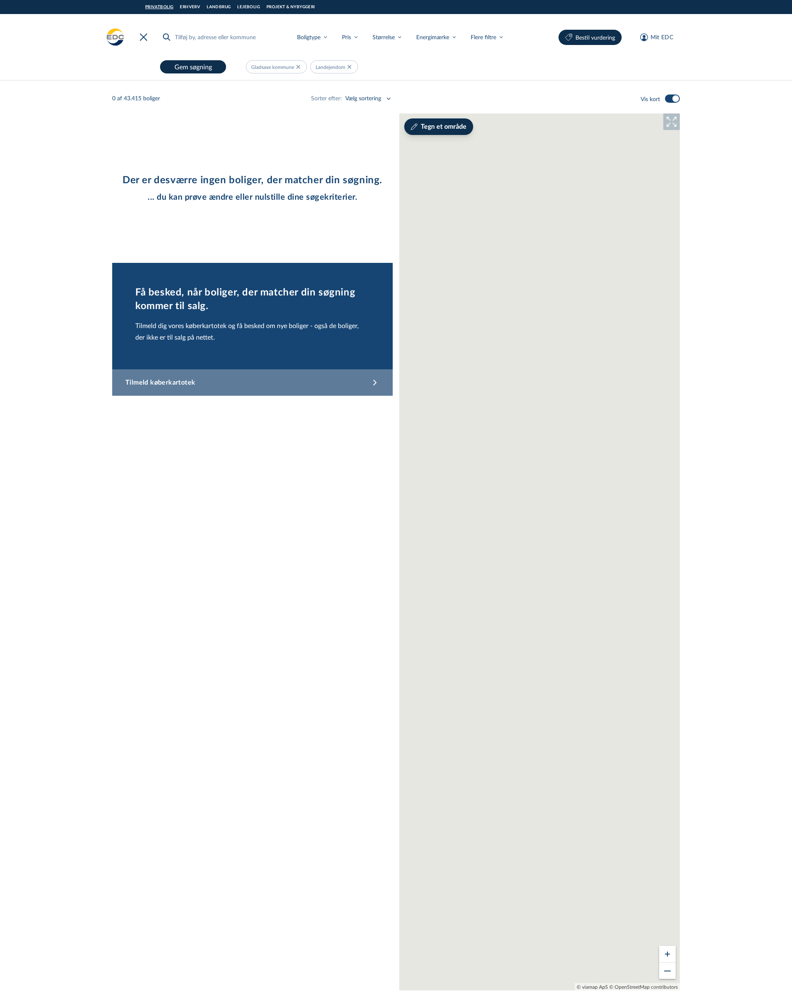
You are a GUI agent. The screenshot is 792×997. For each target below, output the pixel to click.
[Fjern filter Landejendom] (349, 67)
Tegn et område (444, 126)
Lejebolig (248, 7)
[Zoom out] (667, 970)
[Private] (115, 37)
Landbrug (219, 7)
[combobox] (222, 37)
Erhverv (190, 7)
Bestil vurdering (595, 37)
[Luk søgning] (145, 37)
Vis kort (650, 98)
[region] (539, 551)
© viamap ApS (592, 987)
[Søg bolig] (166, 37)
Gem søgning (193, 67)
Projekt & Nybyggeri (290, 7)
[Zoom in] (667, 954)
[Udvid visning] (671, 121)
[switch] (672, 99)
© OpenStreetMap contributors (643, 987)
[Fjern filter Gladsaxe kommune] (298, 67)
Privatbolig (159, 7)
